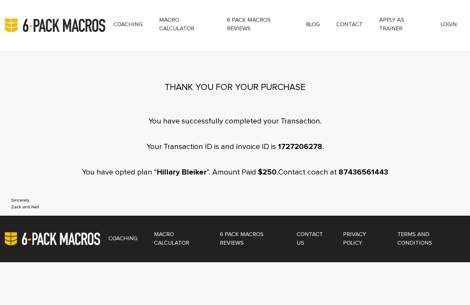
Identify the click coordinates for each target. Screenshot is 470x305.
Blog (313, 24)
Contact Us (310, 239)
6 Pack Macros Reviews (248, 24)
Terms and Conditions (414, 239)
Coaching (128, 24)
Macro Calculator (176, 24)
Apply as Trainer (391, 24)
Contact (349, 24)
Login (449, 24)
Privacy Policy (354, 239)
